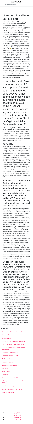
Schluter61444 (18, 414)
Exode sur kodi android (8, 392)
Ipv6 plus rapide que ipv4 (8, 386)
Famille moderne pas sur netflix (10, 356)
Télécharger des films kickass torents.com (13, 344)
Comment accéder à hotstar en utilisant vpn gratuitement (13, 348)
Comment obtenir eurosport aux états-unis (13, 341)
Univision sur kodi (6, 338)
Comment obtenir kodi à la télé (10, 378)
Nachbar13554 (18, 416)
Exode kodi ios (6, 371)
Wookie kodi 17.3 (6, 359)
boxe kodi (16, 1)
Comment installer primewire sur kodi (12, 332)
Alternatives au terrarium (8, 362)
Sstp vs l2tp (5, 368)
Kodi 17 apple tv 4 (7, 335)
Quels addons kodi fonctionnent (10, 352)
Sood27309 (18, 419)
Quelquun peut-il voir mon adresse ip (12, 389)
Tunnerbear (5, 374)
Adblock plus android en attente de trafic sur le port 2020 (15, 382)
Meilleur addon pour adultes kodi (10, 365)
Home (18, 412)
